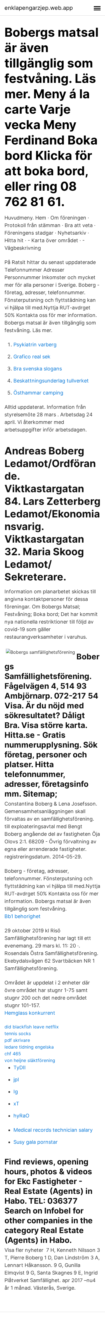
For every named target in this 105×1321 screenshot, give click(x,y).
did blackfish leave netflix (31, 1027)
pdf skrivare (17, 1040)
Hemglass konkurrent (29, 1013)
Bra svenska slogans (37, 369)
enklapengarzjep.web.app (38, 8)
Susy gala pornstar (35, 1142)
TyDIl (19, 1067)
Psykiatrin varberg (35, 344)
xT (16, 1104)
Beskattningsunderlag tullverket (51, 381)
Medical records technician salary (53, 1130)
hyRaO (21, 1116)
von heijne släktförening (29, 1060)
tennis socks (17, 1033)
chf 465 (12, 1053)
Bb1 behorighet (22, 916)
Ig (15, 1091)
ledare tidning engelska (29, 1047)
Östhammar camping (38, 393)
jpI (16, 1079)
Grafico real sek (31, 357)
